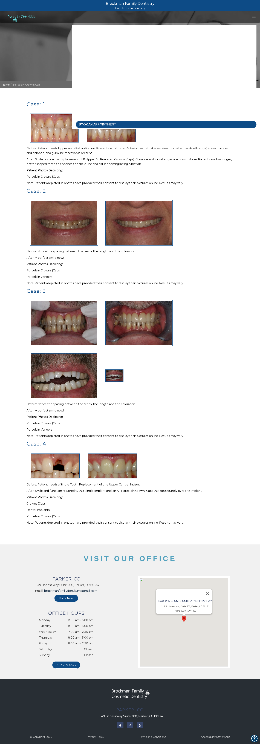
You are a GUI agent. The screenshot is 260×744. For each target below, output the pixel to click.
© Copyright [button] (41, 737)
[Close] (207, 593)
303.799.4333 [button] (66, 665)
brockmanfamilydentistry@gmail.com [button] (70, 590)
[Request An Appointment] (15, 20)
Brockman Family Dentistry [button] (130, 3)
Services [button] (81, 58)
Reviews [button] (81, 98)
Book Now (66, 598)
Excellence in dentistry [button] (130, 8)
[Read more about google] (120, 725)
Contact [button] (80, 111)
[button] (253, 16)
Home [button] (79, 31)
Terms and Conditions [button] (152, 737)
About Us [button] (81, 45)
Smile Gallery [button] (84, 71)
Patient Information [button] (89, 84)
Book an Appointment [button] (97, 124)
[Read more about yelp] (140, 725)
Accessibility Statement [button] (215, 737)
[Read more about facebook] (130, 725)
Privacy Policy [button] (95, 737)
